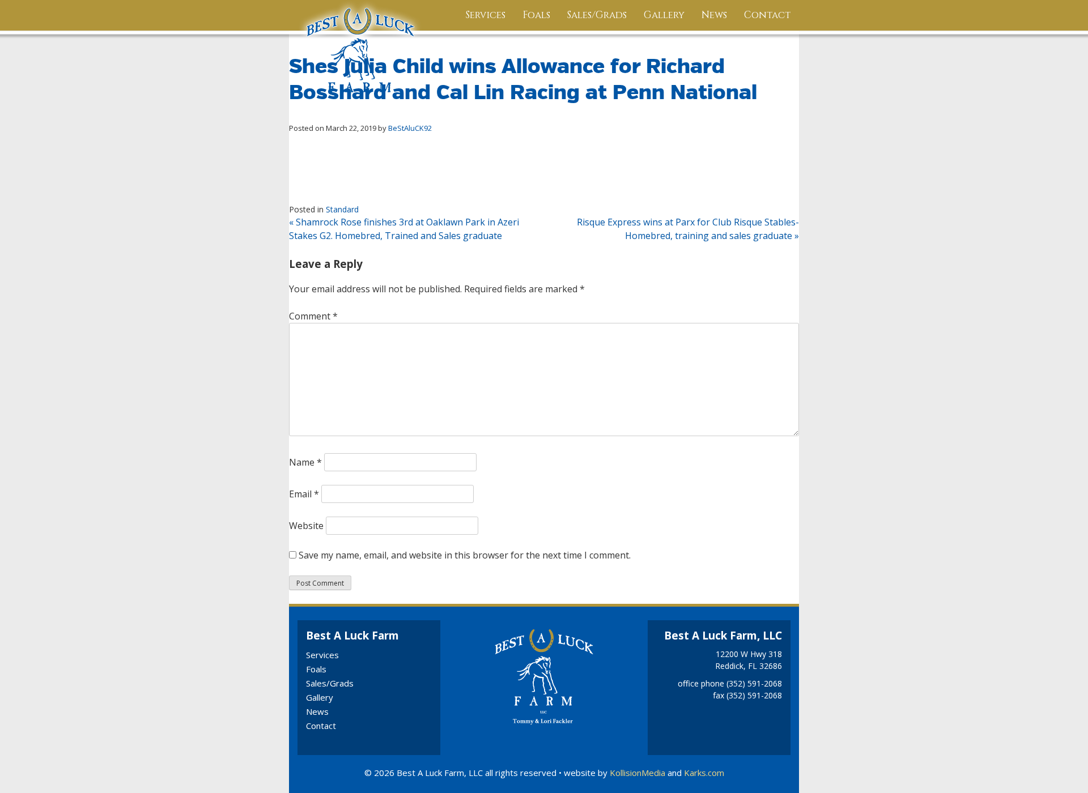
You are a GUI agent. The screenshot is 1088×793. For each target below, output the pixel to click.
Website (306, 525)
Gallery (664, 15)
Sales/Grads (597, 15)
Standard (342, 209)
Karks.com (704, 772)
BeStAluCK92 (410, 128)
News (714, 15)
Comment (313, 316)
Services (485, 15)
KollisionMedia (637, 772)
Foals (536, 15)
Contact (767, 15)
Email (304, 494)
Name (305, 462)
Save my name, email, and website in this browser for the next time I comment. (465, 555)
